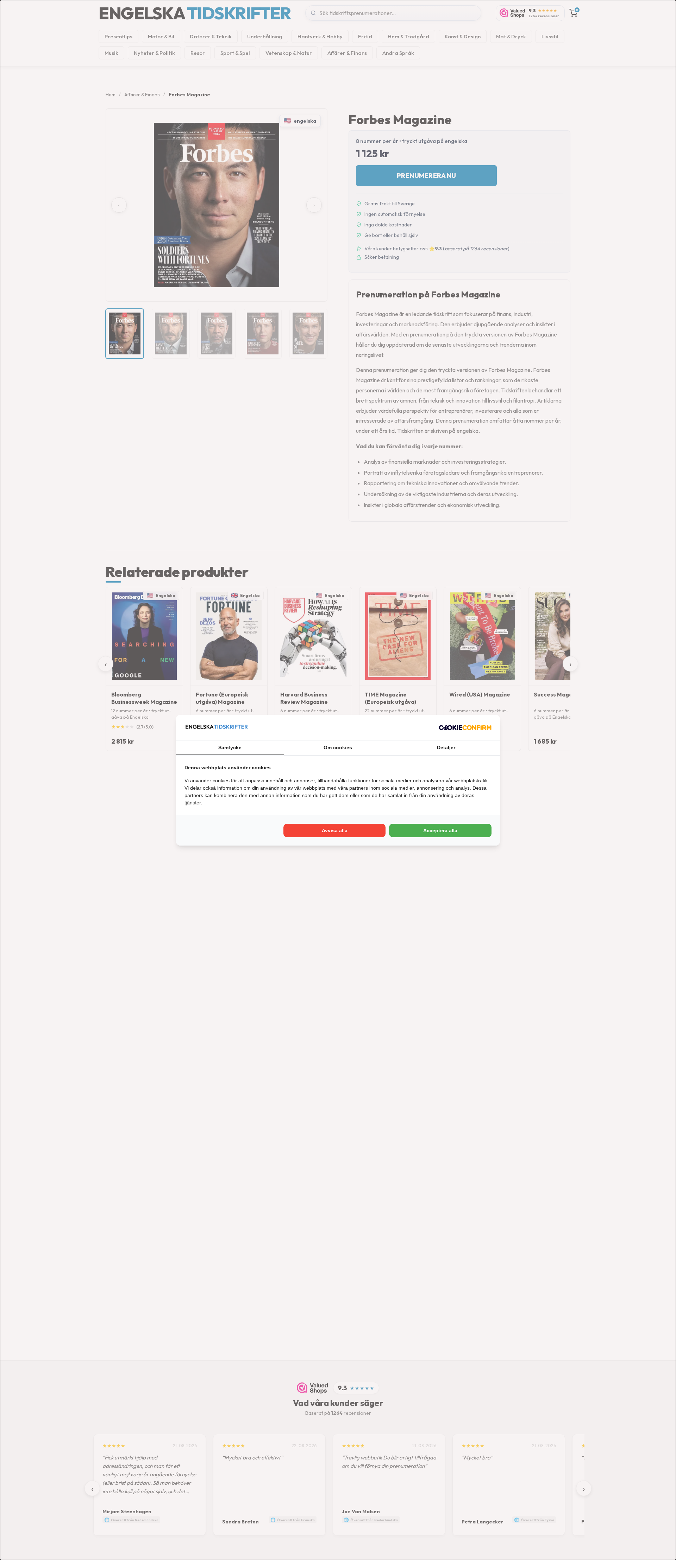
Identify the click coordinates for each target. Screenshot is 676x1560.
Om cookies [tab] (338, 747)
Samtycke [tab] (230, 747)
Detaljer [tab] (446, 747)
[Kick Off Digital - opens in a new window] (465, 727)
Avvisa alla (335, 830)
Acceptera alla (440, 830)
